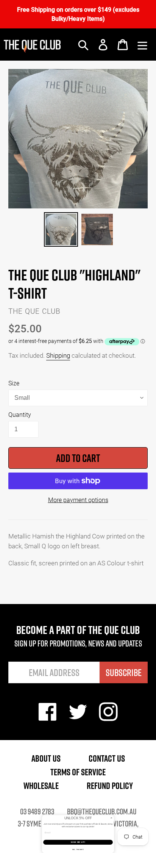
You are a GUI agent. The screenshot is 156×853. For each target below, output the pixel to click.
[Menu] (142, 44)
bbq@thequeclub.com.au (101, 811)
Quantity (19, 414)
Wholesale (41, 785)
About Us (46, 758)
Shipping (58, 355)
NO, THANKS (78, 849)
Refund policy (110, 785)
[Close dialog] (111, 817)
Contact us (107, 758)
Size (13, 383)
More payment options (78, 500)
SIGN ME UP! (78, 842)
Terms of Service (78, 771)
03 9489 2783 (37, 811)
